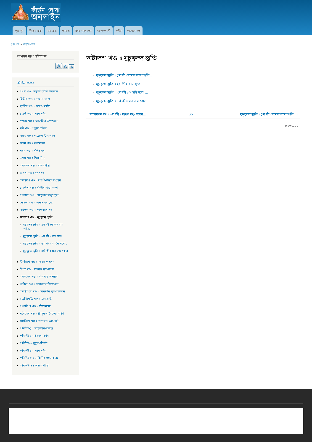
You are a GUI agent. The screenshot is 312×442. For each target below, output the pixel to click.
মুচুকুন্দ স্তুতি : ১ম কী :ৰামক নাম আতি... (124, 75)
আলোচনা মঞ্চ (133, 30)
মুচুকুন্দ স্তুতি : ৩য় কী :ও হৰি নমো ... (122, 92)
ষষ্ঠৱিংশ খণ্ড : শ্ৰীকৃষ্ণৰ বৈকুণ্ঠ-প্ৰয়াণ (42, 313)
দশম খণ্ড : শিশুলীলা (32, 158)
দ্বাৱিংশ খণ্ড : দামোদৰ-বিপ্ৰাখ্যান (39, 284)
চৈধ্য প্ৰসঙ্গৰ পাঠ (83, 30)
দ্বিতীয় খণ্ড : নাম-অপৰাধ (35, 99)
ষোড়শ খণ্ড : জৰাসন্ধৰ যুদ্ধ (36, 202)
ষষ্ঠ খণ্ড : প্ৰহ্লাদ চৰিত (33, 128)
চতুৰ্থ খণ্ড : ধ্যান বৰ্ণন (33, 114)
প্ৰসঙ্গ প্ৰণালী (103, 30)
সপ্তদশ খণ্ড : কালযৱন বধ (36, 210)
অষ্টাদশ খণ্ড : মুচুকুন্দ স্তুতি (36, 217)
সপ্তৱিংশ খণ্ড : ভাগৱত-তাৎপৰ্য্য (39, 321)
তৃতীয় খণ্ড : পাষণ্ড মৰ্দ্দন (35, 106)
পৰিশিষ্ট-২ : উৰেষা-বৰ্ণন (34, 336)
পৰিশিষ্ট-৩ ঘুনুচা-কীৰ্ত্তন (33, 343)
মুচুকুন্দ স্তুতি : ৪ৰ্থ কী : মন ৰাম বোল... (122, 101)
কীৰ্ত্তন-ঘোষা (35, 30)
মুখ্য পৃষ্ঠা (19, 30)
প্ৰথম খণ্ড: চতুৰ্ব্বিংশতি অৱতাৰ (39, 91)
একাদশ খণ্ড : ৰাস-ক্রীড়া (35, 165)
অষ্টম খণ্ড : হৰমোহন (32, 143)
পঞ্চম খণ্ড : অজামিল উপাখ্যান (39, 121)
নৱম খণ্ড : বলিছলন (32, 151)
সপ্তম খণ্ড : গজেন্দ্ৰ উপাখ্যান (37, 136)
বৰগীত (119, 30)
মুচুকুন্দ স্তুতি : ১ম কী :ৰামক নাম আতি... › (269, 114)
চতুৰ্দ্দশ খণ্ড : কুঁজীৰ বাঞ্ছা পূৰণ (39, 188)
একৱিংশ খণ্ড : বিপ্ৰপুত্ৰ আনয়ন (39, 276)
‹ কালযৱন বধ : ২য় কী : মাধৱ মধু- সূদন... (116, 114)
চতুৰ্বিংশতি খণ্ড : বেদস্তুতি (36, 299)
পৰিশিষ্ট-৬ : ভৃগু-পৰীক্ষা (34, 365)
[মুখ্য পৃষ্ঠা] (36, 13)
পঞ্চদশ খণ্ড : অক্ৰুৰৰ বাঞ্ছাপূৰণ (39, 195)
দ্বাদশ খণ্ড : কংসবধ (32, 173)
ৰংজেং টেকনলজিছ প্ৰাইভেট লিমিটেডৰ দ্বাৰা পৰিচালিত (156, 427)
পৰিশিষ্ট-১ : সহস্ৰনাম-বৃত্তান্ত (36, 328)
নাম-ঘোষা (52, 30)
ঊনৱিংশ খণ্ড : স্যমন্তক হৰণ (37, 262)
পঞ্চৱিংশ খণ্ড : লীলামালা (35, 306)
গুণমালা (66, 30)
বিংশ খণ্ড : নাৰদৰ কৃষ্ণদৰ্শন (37, 269)
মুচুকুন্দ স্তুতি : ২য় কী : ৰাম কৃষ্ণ (118, 84)
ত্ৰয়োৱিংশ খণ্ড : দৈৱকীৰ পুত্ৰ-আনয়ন (42, 291)
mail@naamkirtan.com (171, 420)
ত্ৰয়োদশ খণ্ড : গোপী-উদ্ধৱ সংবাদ (40, 180)
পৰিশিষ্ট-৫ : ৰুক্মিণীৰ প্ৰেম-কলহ (39, 358)
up (191, 114)
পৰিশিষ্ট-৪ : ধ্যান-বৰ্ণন (33, 351)
